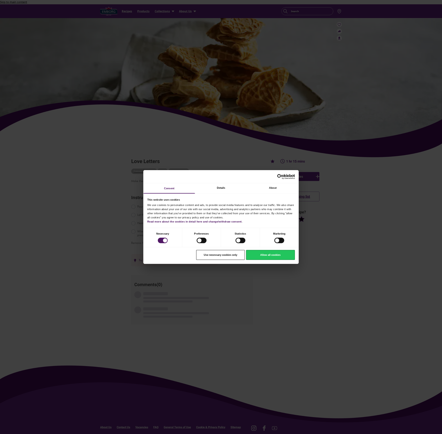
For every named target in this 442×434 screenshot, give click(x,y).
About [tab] (273, 187)
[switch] (201, 240)
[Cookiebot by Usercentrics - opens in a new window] (280, 176)
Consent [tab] (169, 188)
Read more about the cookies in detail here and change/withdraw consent (194, 221)
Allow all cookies (270, 254)
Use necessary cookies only (220, 254)
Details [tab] (221, 187)
